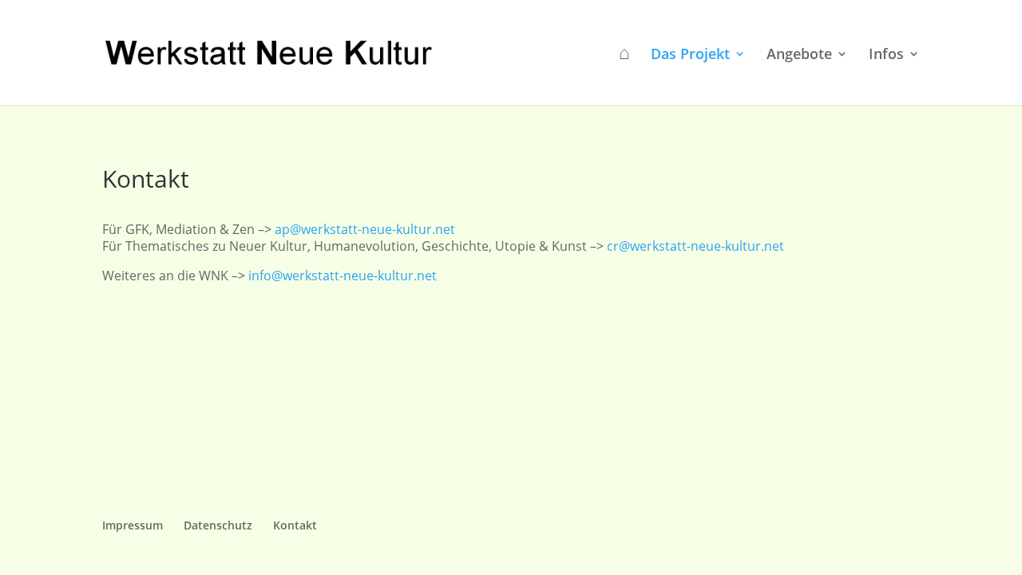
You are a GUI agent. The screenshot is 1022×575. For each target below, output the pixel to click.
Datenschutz (218, 525)
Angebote (799, 55)
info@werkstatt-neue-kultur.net (342, 275)
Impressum (132, 525)
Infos (886, 55)
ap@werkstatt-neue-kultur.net (365, 229)
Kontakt (295, 525)
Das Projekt (690, 55)
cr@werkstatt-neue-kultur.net (695, 246)
